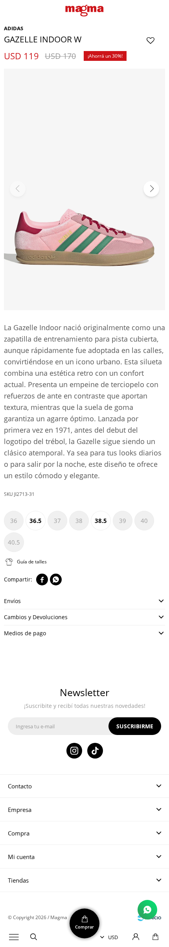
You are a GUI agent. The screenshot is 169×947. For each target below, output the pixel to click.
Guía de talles (32, 561)
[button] (33, 937)
